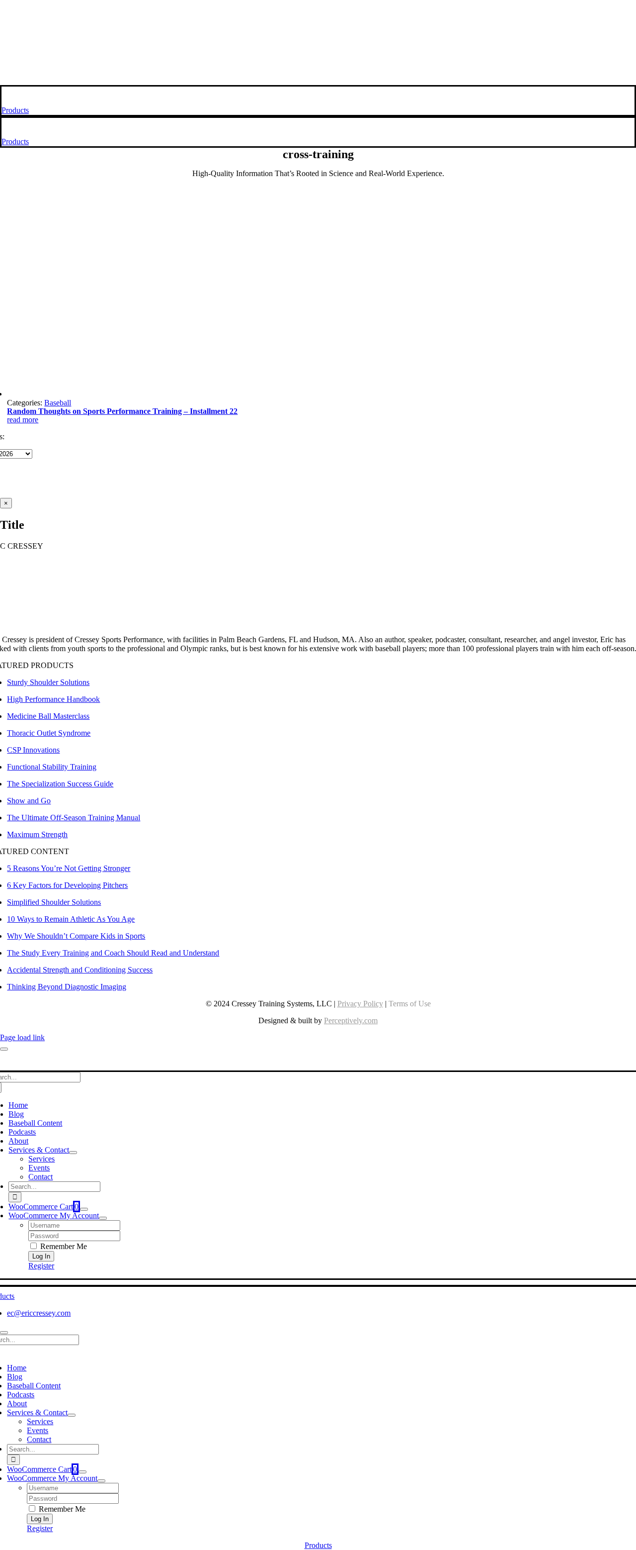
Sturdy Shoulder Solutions (48, 682)
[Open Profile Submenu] (103, 1218)
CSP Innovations (33, 750)
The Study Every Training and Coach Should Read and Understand (113, 953)
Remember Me (62, 1246)
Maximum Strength (37, 834)
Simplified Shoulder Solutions (54, 902)
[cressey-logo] (318, 11)
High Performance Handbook (53, 699)
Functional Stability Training (51, 767)
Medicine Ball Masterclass (48, 716)
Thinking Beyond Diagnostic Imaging (66, 986)
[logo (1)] (66, 101)
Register (41, 1265)
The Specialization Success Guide (60, 783)
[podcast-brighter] (318, 80)
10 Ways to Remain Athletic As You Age (71, 919)
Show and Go (29, 800)
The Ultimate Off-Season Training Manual (73, 817)
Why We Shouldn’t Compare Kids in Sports (76, 936)
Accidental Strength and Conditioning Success (80, 970)
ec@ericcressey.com (39, 1313)
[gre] (174, 393)
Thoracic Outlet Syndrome (48, 733)
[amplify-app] (318, 54)
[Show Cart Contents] (84, 1209)
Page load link (22, 1037)
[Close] (4, 1049)
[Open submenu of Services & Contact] (73, 1152)
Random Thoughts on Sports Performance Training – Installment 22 (122, 411)
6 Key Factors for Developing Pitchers (67, 885)
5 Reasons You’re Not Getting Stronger (68, 868)
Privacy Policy (360, 1003)
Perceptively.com (351, 1020)
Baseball (57, 402)
